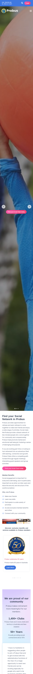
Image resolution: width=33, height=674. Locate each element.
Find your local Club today (16, 212)
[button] (3, 207)
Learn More (10, 570)
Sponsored (8, 559)
